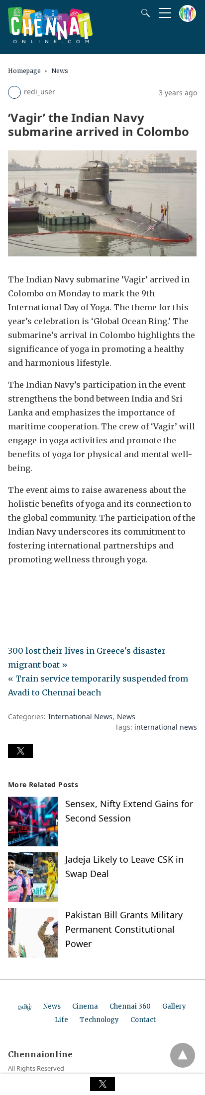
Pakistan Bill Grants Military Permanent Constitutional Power (124, 929)
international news (165, 727)
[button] (20, 751)
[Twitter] (32, 587)
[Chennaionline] (50, 40)
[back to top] (182, 1055)
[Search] (143, 12)
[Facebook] (16, 587)
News (59, 70)
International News (80, 716)
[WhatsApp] (48, 587)
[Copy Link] (64, 587)
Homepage (24, 70)
